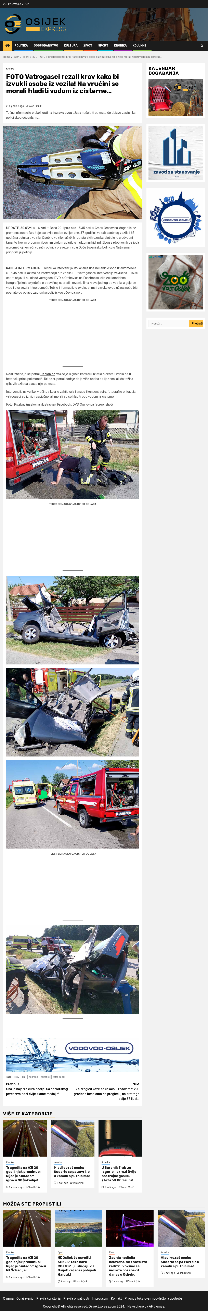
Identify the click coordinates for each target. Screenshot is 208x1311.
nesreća (33, 1076)
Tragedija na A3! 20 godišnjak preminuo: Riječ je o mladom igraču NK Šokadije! (23, 1174)
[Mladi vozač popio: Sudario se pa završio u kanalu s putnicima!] (72, 1138)
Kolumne (139, 45)
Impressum (100, 1298)
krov (16, 1076)
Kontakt (116, 1298)
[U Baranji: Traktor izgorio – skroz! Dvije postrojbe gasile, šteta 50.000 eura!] (120, 1138)
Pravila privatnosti (76, 1298)
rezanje (45, 1076)
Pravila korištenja (48, 1298)
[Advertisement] (72, 333)
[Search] (202, 46)
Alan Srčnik (35, 106)
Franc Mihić (127, 1187)
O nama (8, 1298)
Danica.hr (47, 374)
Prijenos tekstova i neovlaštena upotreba (153, 1298)
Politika (21, 45)
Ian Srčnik (34, 1187)
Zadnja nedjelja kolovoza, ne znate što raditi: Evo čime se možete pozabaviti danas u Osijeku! (128, 1266)
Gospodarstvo (46, 45)
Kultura (71, 45)
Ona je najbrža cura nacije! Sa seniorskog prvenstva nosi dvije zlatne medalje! (37, 1089)
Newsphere (135, 1306)
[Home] (7, 46)
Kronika (120, 45)
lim (24, 1076)
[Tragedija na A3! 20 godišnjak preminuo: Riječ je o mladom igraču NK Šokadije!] (25, 1138)
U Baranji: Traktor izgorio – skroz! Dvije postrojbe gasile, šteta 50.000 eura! (119, 1174)
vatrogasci (59, 1076)
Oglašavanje (25, 1298)
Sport (103, 45)
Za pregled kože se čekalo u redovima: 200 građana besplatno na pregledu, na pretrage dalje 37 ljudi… (106, 1091)
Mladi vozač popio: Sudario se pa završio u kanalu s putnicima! (72, 1172)
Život (87, 45)
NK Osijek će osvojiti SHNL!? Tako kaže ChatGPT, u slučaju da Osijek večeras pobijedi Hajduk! (77, 1266)
